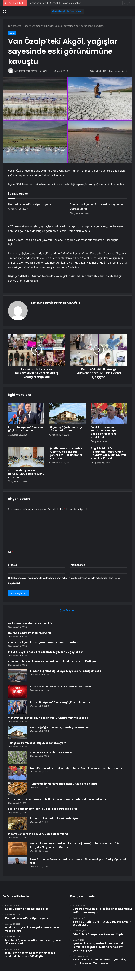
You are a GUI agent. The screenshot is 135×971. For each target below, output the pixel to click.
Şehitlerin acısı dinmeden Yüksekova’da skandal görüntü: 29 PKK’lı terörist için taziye (65, 453)
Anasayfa (15, 25)
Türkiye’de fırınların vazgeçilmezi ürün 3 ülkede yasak (64, 783)
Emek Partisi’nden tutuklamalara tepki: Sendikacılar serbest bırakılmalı (104, 432)
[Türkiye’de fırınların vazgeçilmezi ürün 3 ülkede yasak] (17, 788)
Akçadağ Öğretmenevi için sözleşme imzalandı (66, 428)
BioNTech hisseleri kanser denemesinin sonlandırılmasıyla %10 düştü (52, 661)
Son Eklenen (67, 610)
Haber (26, 25)
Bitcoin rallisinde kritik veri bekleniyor (54, 818)
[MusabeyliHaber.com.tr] (67, 11)
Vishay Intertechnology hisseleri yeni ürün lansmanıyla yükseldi (48, 718)
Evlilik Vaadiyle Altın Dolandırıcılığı (30, 623)
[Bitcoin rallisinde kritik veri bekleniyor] (17, 823)
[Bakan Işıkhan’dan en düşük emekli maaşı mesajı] (17, 691)
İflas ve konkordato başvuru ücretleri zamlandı (38, 834)
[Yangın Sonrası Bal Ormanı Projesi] (17, 757)
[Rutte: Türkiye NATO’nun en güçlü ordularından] (26, 413)
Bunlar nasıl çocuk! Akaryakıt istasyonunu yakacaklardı (58, 3)
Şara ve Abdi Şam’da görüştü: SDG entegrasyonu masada (26, 474)
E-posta (13, 564)
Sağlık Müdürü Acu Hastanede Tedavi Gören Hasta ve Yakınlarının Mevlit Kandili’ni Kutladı (108, 453)
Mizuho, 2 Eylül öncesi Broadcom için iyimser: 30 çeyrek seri (46, 652)
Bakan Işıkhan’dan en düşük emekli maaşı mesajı (61, 686)
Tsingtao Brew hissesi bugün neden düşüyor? (37, 743)
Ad (10, 551)
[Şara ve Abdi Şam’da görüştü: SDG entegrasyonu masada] (26, 457)
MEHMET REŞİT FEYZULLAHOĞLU (31, 71)
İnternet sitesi (78, 564)
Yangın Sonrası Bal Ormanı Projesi (51, 752)
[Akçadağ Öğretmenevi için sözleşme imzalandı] (67, 413)
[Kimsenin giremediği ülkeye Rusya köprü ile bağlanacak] (17, 675)
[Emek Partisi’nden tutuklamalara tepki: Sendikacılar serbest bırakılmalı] (109, 413)
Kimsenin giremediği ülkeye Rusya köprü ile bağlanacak (65, 671)
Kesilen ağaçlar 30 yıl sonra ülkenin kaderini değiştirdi (42, 809)
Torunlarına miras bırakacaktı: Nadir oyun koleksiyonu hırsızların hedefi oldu (57, 799)
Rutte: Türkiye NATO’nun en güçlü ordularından (25, 428)
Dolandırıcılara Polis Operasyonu (29, 204)
